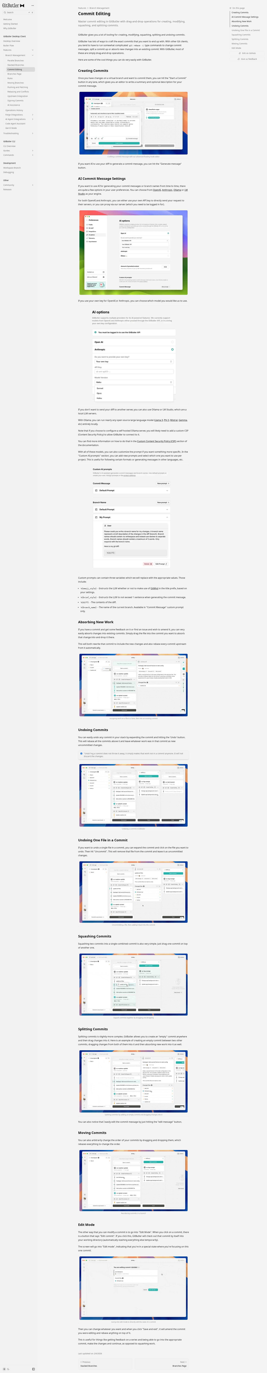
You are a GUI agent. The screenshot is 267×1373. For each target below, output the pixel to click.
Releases (7, 189)
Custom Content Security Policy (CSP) (156, 441)
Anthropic (167, 189)
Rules (10, 78)
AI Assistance (14, 105)
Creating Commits (93, 70)
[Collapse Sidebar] (33, 1369)
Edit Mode (86, 1224)
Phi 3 (166, 420)
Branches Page (14, 74)
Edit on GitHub (249, 53)
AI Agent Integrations (15, 119)
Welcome (7, 19)
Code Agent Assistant (15, 123)
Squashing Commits (94, 936)
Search (20, 12)
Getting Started (10, 24)
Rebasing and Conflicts (18, 91)
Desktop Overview (11, 41)
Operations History (14, 110)
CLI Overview (9, 146)
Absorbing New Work (95, 622)
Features (7, 50)
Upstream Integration (18, 96)
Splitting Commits (93, 1029)
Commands (8, 155)
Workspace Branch (12, 167)
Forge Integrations (14, 114)
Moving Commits (92, 1132)
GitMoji (154, 588)
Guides (6, 150)
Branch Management (15, 55)
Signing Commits (16, 100)
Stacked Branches (16, 65)
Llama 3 (159, 420)
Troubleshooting (11, 133)
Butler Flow (8, 45)
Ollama (177, 189)
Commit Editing (15, 69)
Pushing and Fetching (18, 87)
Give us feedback (249, 59)
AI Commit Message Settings (102, 178)
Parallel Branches (16, 60)
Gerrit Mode (11, 128)
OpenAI (157, 189)
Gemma (183, 420)
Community (8, 185)
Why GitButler (9, 28)
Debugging (8, 172)
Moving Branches (16, 82)
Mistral (174, 420)
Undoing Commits (93, 730)
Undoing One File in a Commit (103, 840)
